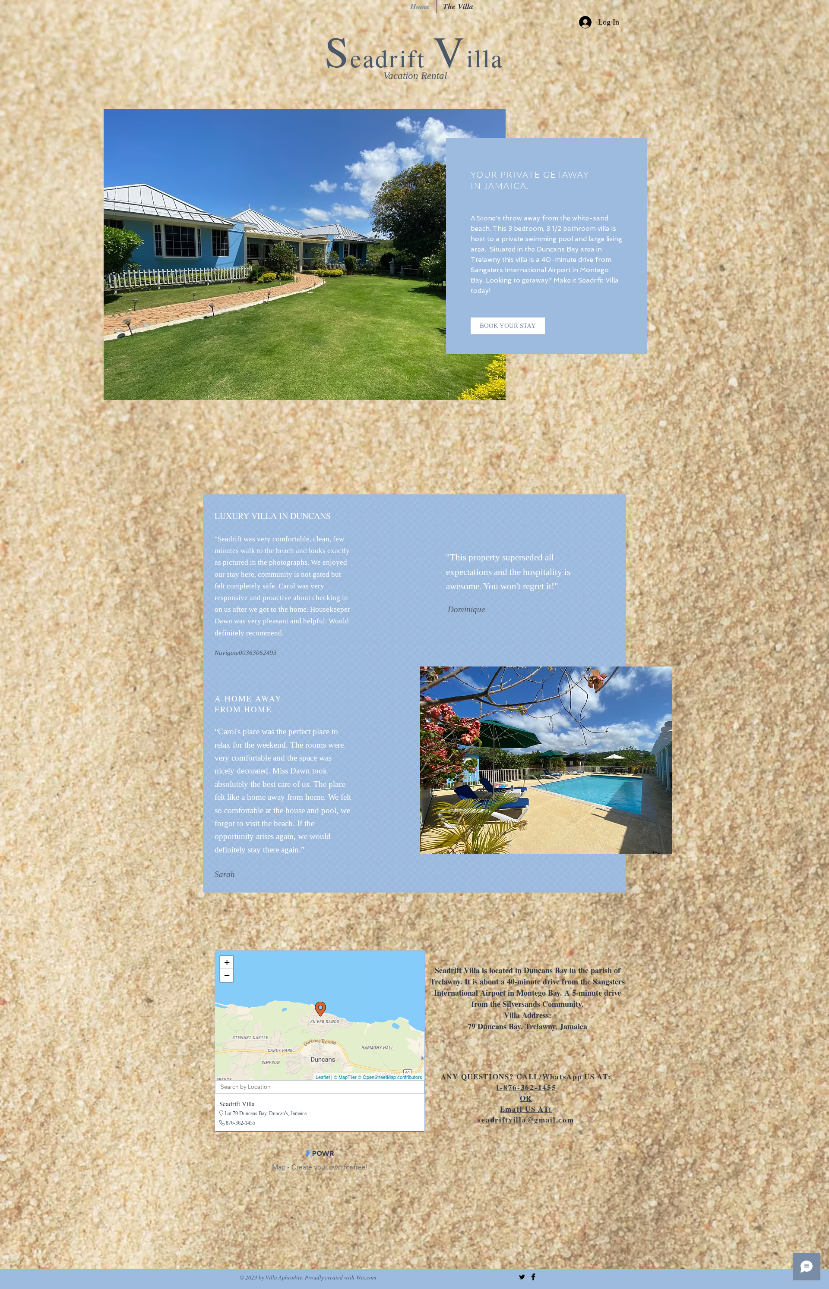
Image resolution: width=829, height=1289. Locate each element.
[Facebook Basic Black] (533, 1276)
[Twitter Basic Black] (522, 1276)
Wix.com (366, 1277)
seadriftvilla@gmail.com (526, 1119)
